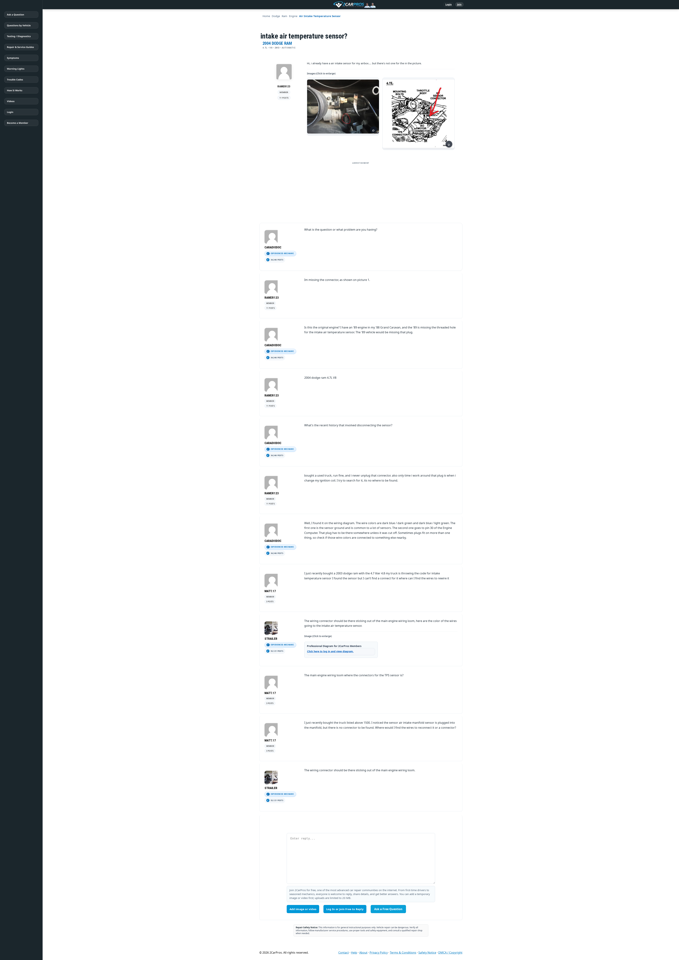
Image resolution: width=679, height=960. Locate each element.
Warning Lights (15, 68)
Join (459, 4)
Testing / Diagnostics (19, 36)
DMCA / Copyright (450, 952)
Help (354, 952)
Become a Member (17, 122)
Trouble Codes (15, 79)
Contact (343, 952)
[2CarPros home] (336, 4)
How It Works (14, 90)
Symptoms (13, 57)
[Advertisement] (361, 191)
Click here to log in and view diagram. (330, 651)
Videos (11, 101)
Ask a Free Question (388, 909)
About (363, 952)
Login (448, 4)
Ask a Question (15, 14)
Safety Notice (427, 952)
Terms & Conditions (403, 952)
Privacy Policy (379, 952)
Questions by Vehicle (19, 25)
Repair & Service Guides (20, 47)
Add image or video (303, 909)
